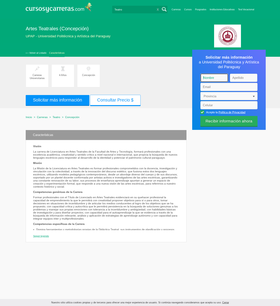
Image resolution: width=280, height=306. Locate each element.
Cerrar (225, 302)
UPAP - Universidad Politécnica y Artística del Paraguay (68, 36)
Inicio (29, 117)
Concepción (72, 117)
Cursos (188, 9)
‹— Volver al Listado (36, 53)
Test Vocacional (246, 9)
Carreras (176, 9)
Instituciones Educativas (222, 9)
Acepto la (225, 112)
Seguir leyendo (41, 236)
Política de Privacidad (231, 112)
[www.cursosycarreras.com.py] (59, 8)
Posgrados (200, 9)
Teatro (56, 117)
